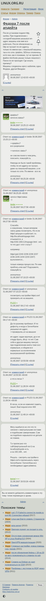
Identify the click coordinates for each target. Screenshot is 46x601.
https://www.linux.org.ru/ (11, 592)
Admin (15, 19)
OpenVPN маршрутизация (23, 542)
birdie (12, 123)
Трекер (29, 13)
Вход (40, 9)
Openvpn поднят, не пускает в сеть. (27, 529)
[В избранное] (38, 34)
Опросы (21, 13)
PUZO (13, 303)
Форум (12, 13)
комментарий (18, 137)
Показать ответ (18, 129)
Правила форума (18, 585)
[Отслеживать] (38, 41)
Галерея (15, 9)
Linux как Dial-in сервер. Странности (27, 519)
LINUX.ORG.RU (12, 3)
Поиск (37, 13)
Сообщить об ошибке (10, 589)
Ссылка (6, 83)
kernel (13, 479)
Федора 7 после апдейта (16, 25)
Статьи (4, 13)
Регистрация (29, 9)
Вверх (40, 585)
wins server (16, 526)
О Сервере (6, 585)
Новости (5, 9)
